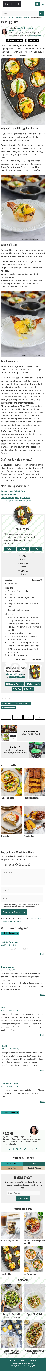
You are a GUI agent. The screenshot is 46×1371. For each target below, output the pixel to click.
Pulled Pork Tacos (7, 797)
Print (11, 549)
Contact (22, 1361)
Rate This (29, 689)
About (12, 1361)
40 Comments (28, 28)
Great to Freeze (8, 708)
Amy (18, 28)
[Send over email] (40, 717)
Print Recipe (33, 40)
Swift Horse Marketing (23, 1366)
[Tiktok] (25, 1149)
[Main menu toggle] (37, 4)
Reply (42, 954)
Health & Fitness (34, 1168)
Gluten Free (12, 1164)
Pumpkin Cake (29, 835)
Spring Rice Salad (34, 1314)
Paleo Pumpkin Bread (31, 797)
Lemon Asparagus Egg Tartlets (15, 497)
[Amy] (5, 31)
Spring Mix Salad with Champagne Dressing (11, 1315)
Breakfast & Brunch (22, 17)
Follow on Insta (34, 684)
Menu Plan (12, 1168)
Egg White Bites (8, 494)
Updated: (28, 33)
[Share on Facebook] (6, 717)
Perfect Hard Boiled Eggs (13, 491)
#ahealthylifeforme (17, 677)
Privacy (33, 1361)
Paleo (34, 1164)
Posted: (11, 33)
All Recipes (10, 17)
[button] (43, 4)
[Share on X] (17, 717)
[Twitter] (33, 1149)
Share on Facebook (16, 684)
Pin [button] (36, 549)
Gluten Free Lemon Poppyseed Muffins (11, 1352)
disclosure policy (35, 35)
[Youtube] (36, 1149)
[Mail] (9, 1149)
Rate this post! (15, 30)
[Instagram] (17, 1149)
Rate (24, 549)
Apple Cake (5, 835)
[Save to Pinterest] (28, 717)
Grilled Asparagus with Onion (34, 1352)
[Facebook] (13, 1149)
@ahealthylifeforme (14, 674)
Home (3, 17)
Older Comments (11, 933)
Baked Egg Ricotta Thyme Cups (16, 501)
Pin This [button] (17, 689)
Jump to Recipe (15, 40)
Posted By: (12, 28)
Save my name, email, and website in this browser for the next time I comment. (21, 906)
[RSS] (29, 1149)
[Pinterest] (21, 1149)
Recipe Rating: (7, 865)
